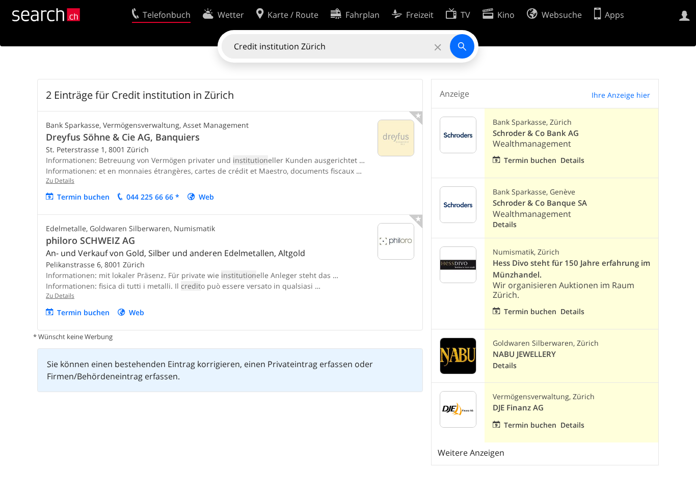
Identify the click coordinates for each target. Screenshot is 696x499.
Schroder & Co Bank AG (536, 133)
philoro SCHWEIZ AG (90, 240)
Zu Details (60, 180)
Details (572, 160)
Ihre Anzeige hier (621, 95)
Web (206, 197)
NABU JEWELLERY (524, 354)
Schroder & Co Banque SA (540, 203)
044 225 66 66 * (152, 197)
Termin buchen (83, 197)
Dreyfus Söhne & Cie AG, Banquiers (123, 137)
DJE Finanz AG (518, 407)
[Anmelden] (684, 14)
